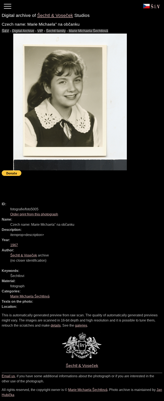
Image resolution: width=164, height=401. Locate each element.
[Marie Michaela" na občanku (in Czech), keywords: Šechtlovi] (70, 102)
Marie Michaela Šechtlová (88, 31)
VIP (40, 31)
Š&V (5, 31)
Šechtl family (56, 31)
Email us (8, 376)
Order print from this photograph (34, 214)
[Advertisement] (79, 187)
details (56, 325)
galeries (81, 325)
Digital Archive (23, 31)
